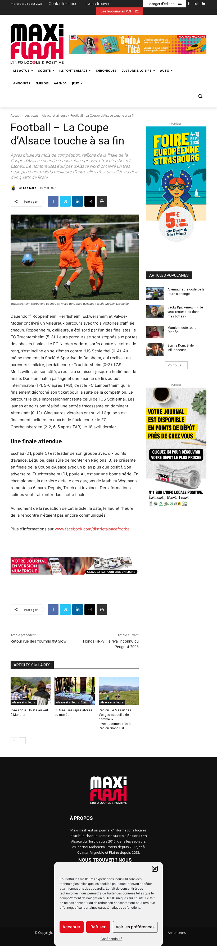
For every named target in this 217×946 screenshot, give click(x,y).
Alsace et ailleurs (54, 115)
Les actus (31, 115)
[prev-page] (14, 740)
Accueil (16, 115)
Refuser (98, 926)
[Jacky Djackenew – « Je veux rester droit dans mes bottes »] (155, 311)
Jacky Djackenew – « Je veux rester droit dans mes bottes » (185, 312)
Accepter (71, 926)
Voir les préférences (135, 926)
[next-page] (22, 740)
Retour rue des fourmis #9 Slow (38, 641)
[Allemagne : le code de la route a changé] (155, 293)
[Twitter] (65, 201)
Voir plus (174, 365)
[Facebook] (189, 4)
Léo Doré (29, 188)
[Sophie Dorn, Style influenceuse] (155, 349)
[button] (154, 868)
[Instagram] (196, 4)
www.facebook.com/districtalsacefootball (93, 528)
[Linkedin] (203, 4)
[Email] (89, 201)
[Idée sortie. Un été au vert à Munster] (31, 691)
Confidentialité (111, 939)
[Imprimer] (102, 201)
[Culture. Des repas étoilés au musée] (74, 691)
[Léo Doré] (14, 187)
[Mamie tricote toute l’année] (155, 332)
